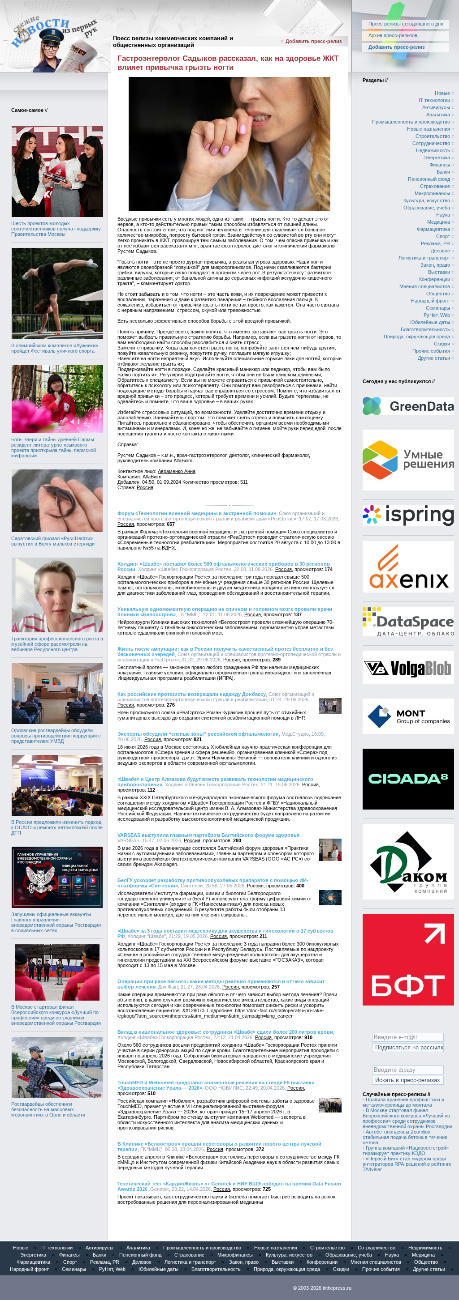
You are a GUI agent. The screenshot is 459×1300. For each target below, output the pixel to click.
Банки (443, 172)
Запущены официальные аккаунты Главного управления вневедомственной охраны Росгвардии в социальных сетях (56, 922)
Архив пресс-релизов (392, 35)
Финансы (439, 164)
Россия (145, 487)
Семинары (438, 308)
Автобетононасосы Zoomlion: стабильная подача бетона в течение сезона (405, 1137)
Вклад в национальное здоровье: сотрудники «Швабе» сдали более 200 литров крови (225, 1032)
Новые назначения (428, 129)
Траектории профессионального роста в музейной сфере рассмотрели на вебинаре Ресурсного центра (57, 644)
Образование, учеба (426, 207)
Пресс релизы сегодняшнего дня (405, 23)
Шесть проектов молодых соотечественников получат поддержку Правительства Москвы (56, 229)
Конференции (434, 279)
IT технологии (434, 100)
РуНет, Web (437, 315)
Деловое (440, 250)
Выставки (439, 272)
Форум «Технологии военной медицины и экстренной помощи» (196, 513)
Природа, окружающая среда (417, 336)
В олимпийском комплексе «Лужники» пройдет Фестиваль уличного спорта (54, 348)
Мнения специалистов (424, 286)
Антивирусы (436, 107)
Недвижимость (433, 150)
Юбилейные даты (430, 322)
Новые (442, 93)
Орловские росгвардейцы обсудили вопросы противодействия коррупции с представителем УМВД (56, 736)
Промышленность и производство (411, 121)
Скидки (442, 343)
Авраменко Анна (176, 471)
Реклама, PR (435, 243)
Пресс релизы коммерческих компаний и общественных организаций (173, 41)
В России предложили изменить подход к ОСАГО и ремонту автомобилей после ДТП (57, 827)
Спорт (443, 236)
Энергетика (437, 157)
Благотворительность (425, 329)
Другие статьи (434, 358)
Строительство (433, 136)
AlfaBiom (152, 476)
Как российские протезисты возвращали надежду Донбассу (191, 694)
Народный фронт (430, 300)
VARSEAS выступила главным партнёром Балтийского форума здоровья (208, 835)
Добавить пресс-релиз (314, 41)
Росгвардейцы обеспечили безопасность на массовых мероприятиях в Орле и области (48, 1109)
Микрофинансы (432, 193)
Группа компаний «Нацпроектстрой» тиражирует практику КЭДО (406, 1150)
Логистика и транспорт (424, 257)
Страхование (435, 186)
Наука (443, 214)
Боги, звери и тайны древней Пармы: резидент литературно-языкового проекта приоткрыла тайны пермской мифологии (53, 447)
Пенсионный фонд (429, 179)
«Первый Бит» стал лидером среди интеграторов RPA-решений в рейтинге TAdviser (407, 1164)
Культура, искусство (426, 200)
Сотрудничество (431, 143)
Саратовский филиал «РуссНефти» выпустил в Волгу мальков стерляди (53, 541)
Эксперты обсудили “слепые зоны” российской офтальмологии (198, 734)
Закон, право (435, 265)
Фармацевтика (433, 229)
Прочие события (431, 351)
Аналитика (438, 114)
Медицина (438, 222)
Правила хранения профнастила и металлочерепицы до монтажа (403, 1102)
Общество (438, 293)
